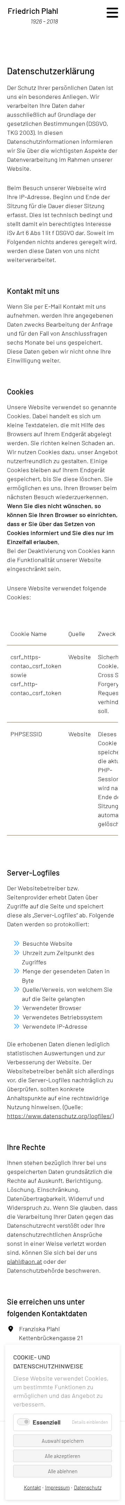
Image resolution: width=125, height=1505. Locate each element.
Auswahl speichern (63, 1441)
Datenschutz (87, 1487)
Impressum (57, 1487)
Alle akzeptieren (62, 1456)
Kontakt (32, 1487)
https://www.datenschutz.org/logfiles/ (59, 1116)
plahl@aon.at (24, 1261)
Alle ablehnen (62, 1471)
